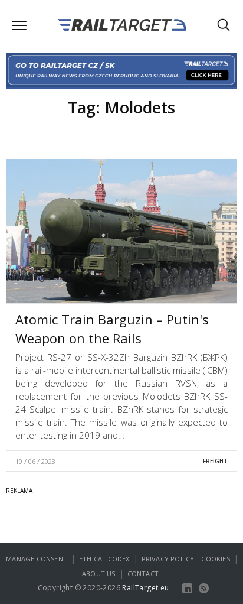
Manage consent (36, 558)
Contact (143, 573)
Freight (215, 461)
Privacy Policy (168, 558)
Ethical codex (104, 558)
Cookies (215, 558)
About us (99, 573)
